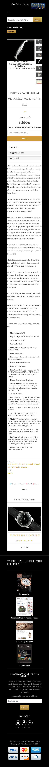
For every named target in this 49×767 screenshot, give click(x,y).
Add (36, 484)
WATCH (10, 473)
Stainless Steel (34, 464)
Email (25, 490)
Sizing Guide (15, 158)
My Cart (19, 27)
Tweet (14, 484)
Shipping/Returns (17, 153)
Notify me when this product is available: (24, 127)
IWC (24, 112)
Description (14, 147)
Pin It (30, 484)
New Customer (17, 4)
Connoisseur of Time (22, 741)
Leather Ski (16, 464)
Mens (24, 464)
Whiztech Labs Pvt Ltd (30, 744)
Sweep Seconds (13, 467)
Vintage (24, 467)
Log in (26, 4)
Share (22, 484)
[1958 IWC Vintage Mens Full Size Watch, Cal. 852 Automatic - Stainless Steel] (20, 50)
